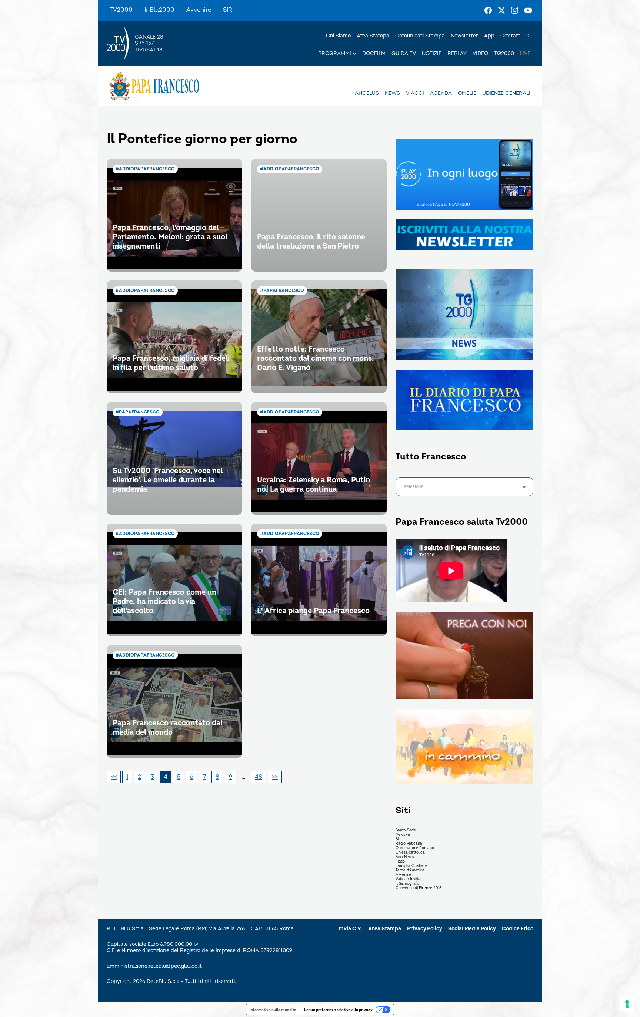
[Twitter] (501, 10)
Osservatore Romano (415, 848)
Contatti (510, 36)
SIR (227, 10)
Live (525, 53)
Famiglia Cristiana (412, 866)
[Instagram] (515, 10)
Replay (457, 53)
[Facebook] (488, 10)
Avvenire (198, 10)
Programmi (334, 53)
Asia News (405, 857)
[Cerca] (527, 36)
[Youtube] (528, 10)
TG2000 (504, 53)
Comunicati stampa (420, 36)
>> (275, 777)
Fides (400, 861)
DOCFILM (374, 53)
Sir (398, 839)
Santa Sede (406, 830)
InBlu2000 (159, 10)
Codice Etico (517, 928)
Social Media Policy (472, 928)
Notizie (431, 53)
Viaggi (415, 93)
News (392, 93)
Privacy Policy (424, 928)
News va (403, 834)
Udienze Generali (506, 93)
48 (258, 777)
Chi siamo (338, 36)
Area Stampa (384, 928)
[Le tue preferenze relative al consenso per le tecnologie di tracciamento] (627, 1004)
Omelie (467, 93)
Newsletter (464, 36)
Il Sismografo (407, 883)
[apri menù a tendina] (354, 53)
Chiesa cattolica (410, 852)
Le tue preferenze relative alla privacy (338, 1009)
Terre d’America (410, 870)
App (489, 36)
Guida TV (403, 53)
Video (480, 53)
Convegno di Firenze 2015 (418, 888)
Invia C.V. (350, 928)
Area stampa (373, 36)
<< (114, 777)
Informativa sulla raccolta (273, 1009)
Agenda (441, 93)
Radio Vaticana (409, 843)
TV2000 (121, 10)
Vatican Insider (409, 879)
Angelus (367, 93)
